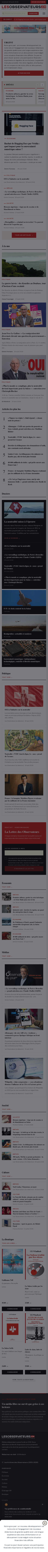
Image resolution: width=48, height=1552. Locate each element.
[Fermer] (45, 1523)
